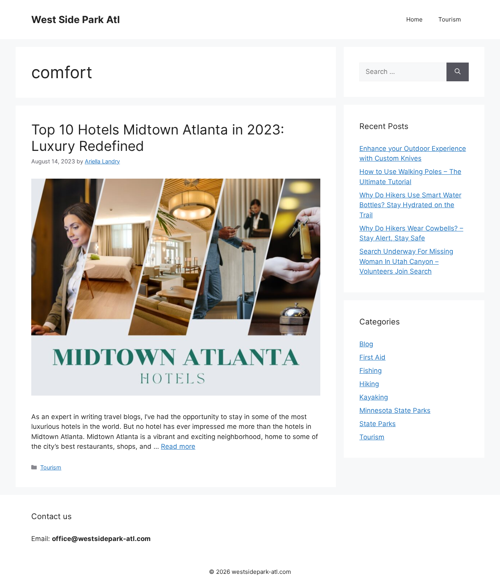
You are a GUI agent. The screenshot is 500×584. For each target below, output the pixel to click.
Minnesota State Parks (394, 410)
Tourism (449, 19)
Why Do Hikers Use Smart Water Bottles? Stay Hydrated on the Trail (410, 205)
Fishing (370, 370)
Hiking (369, 384)
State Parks (377, 424)
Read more (178, 446)
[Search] (457, 72)
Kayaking (373, 397)
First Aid (372, 357)
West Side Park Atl (75, 19)
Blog (366, 344)
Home (414, 19)
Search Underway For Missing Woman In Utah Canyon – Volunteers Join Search (406, 261)
